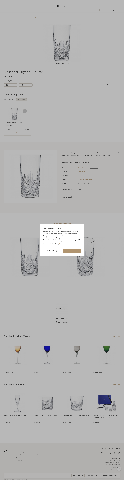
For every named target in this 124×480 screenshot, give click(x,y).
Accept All (71, 251)
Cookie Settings (52, 251)
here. (61, 244)
